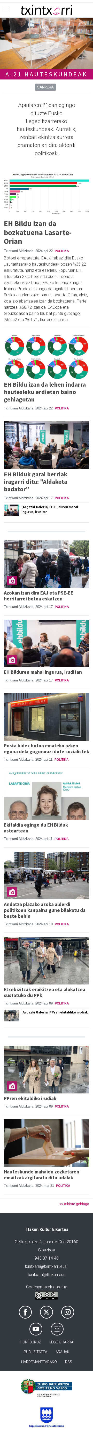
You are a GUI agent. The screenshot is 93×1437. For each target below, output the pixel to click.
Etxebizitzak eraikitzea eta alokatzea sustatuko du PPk (44, 992)
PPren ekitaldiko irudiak (30, 1098)
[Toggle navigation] (7, 10)
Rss (68, 1362)
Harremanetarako (39, 1362)
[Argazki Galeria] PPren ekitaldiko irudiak (54, 1012)
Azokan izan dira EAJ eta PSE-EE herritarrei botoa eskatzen (38, 596)
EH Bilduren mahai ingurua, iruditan (43, 672)
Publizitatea (35, 1352)
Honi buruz (30, 1342)
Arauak (62, 1352)
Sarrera (45, 87)
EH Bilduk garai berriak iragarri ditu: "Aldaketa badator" (35, 481)
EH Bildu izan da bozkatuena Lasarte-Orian (38, 232)
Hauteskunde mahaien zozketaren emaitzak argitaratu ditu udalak (41, 1175)
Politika (62, 251)
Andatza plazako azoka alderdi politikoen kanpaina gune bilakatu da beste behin (45, 910)
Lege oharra (61, 1342)
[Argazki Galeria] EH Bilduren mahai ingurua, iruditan (49, 509)
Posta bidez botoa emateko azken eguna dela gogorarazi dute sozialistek (46, 748)
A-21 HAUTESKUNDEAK (46, 74)
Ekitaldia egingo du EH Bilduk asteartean (36, 828)
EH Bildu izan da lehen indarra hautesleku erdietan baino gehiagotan (45, 391)
